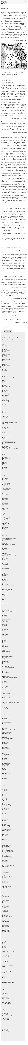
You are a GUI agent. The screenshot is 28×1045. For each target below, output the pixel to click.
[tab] (2, 331)
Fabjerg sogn (4, 327)
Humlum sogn (23, 327)
